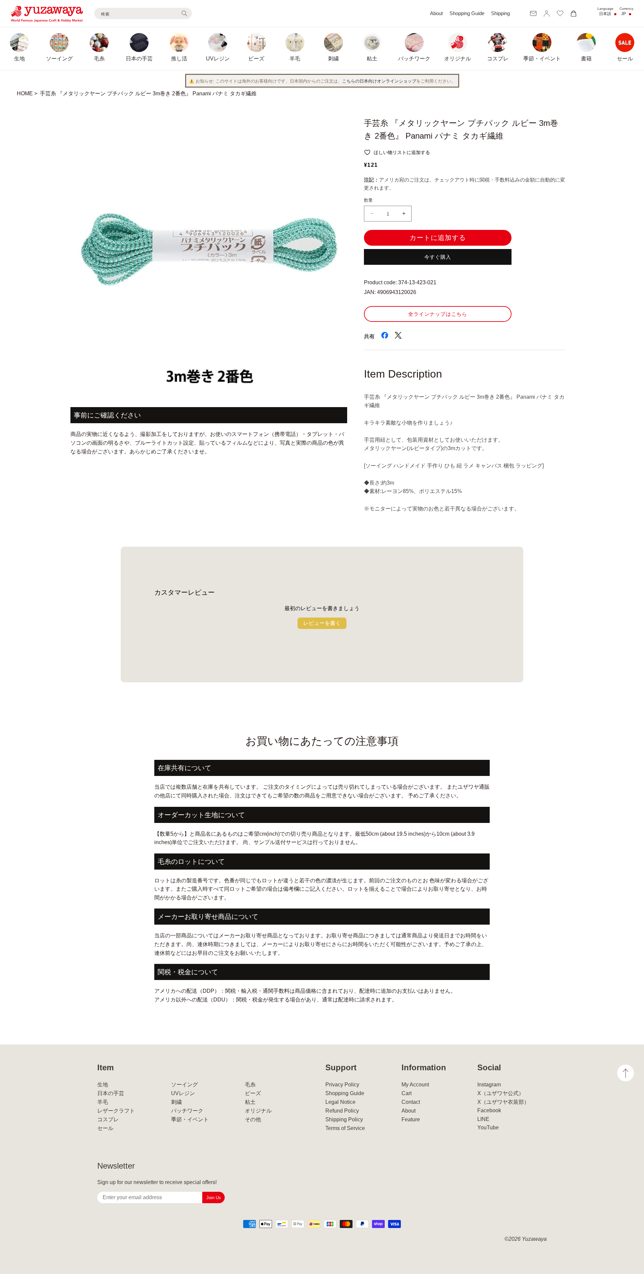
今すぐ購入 (437, 257)
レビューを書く (322, 623)
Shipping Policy (344, 1119)
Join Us (213, 1197)
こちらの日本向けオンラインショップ (379, 81)
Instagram (489, 1084)
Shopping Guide (466, 13)
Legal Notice (340, 1102)
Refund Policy (342, 1111)
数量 (368, 200)
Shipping (500, 13)
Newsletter (116, 1165)
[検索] (184, 13)
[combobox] (143, 13)
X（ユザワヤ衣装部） (503, 1102)
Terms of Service (345, 1128)
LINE (483, 1119)
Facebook (489, 1110)
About (436, 13)
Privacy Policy (342, 1084)
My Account (415, 1084)
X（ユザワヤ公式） (500, 1093)
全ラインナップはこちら (437, 314)
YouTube (488, 1127)
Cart (406, 1093)
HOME (25, 93)
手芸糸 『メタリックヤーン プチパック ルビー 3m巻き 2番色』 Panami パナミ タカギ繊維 (148, 93)
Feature (410, 1119)
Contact (410, 1102)
